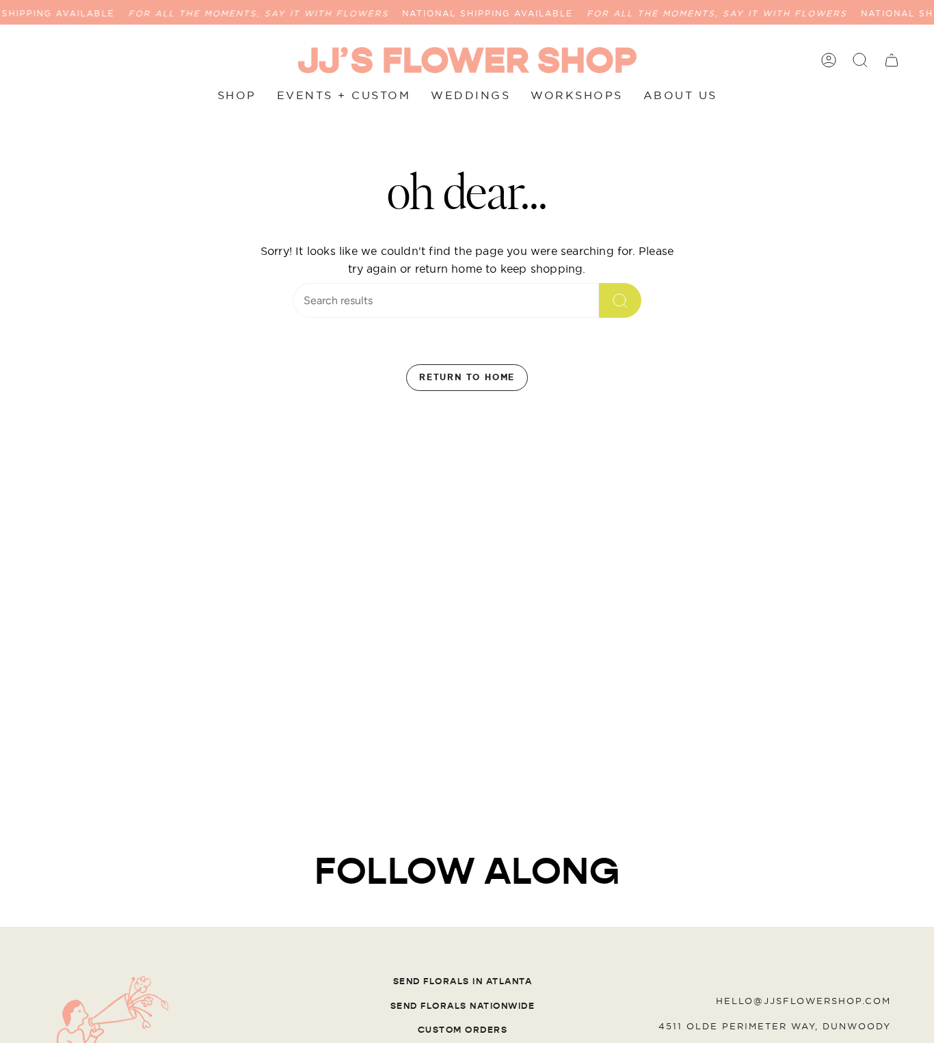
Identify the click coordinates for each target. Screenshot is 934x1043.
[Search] (620, 300)
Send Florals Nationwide (462, 1006)
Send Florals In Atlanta (463, 981)
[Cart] (891, 60)
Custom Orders (463, 1030)
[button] (860, 60)
